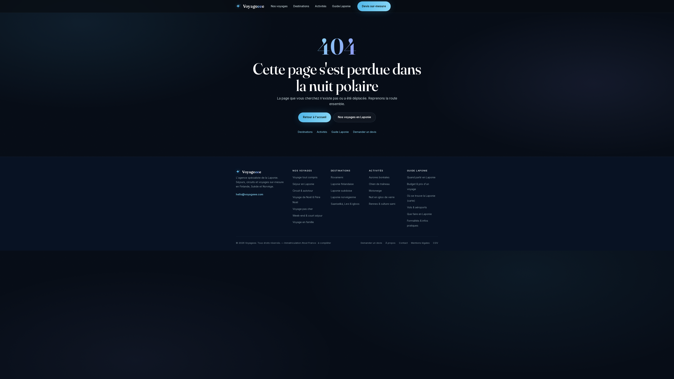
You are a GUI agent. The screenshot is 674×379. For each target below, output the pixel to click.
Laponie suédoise (341, 190)
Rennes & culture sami (382, 203)
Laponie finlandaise (342, 183)
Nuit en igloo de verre (382, 197)
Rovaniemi (337, 177)
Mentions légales (420, 242)
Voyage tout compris (305, 177)
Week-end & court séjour (307, 215)
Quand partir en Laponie (421, 177)
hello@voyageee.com (249, 194)
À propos (390, 242)
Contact (403, 242)
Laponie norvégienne (343, 197)
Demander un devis (364, 132)
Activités (320, 6)
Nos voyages (279, 6)
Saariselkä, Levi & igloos (345, 203)
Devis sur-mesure (374, 6)
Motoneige (375, 190)
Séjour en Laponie (303, 183)
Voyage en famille (303, 222)
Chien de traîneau (379, 183)
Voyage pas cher (303, 208)
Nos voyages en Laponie (354, 117)
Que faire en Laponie (419, 213)
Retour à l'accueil (314, 117)
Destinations (301, 6)
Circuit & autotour (303, 190)
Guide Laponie (341, 6)
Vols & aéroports (417, 207)
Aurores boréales (379, 177)
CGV (435, 242)
